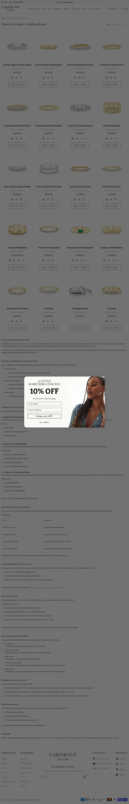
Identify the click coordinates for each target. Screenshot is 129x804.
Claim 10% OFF (44, 416)
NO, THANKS (44, 422)
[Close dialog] (102, 379)
